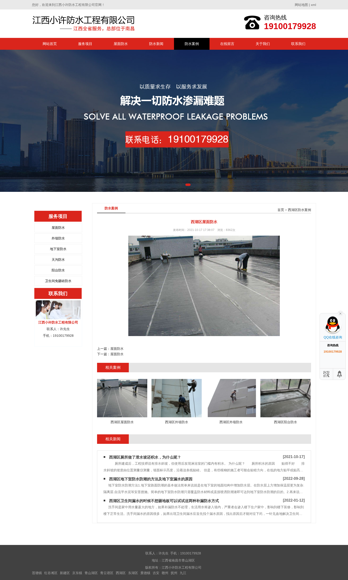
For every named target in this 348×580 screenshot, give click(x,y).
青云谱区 (106, 573)
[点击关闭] (340, 313)
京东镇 (77, 573)
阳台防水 (58, 270)
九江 (183, 573)
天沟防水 (58, 259)
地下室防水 (58, 249)
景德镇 (145, 573)
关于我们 (263, 44)
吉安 (156, 573)
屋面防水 (121, 44)
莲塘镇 (37, 573)
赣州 (165, 573)
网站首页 (50, 44)
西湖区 (121, 573)
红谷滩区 (51, 573)
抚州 (174, 573)
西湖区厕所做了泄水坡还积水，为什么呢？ (145, 457)
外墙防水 (58, 238)
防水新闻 (156, 44)
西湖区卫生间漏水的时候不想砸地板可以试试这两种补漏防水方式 (164, 501)
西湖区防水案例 (299, 210)
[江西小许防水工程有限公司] (84, 23)
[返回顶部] (340, 374)
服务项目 (85, 44)
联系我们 (298, 44)
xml (313, 5)
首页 (280, 210)
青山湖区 (91, 573)
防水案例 (192, 44)
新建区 (65, 573)
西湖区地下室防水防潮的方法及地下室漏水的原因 (150, 479)
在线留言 (227, 44)
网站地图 (301, 5)
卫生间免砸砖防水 (58, 281)
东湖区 (133, 573)
